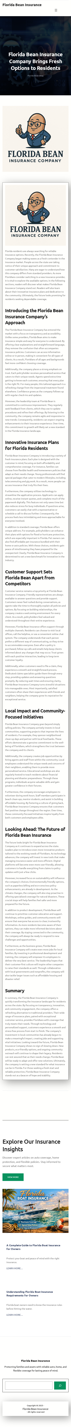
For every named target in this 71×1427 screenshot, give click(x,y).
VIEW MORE (13, 1177)
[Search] (60, 1385)
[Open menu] (56, 10)
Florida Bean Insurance (22, 4)
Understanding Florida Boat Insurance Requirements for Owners (29, 1293)
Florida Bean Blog (35, 75)
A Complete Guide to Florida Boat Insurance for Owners (33, 1247)
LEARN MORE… (14, 1268)
